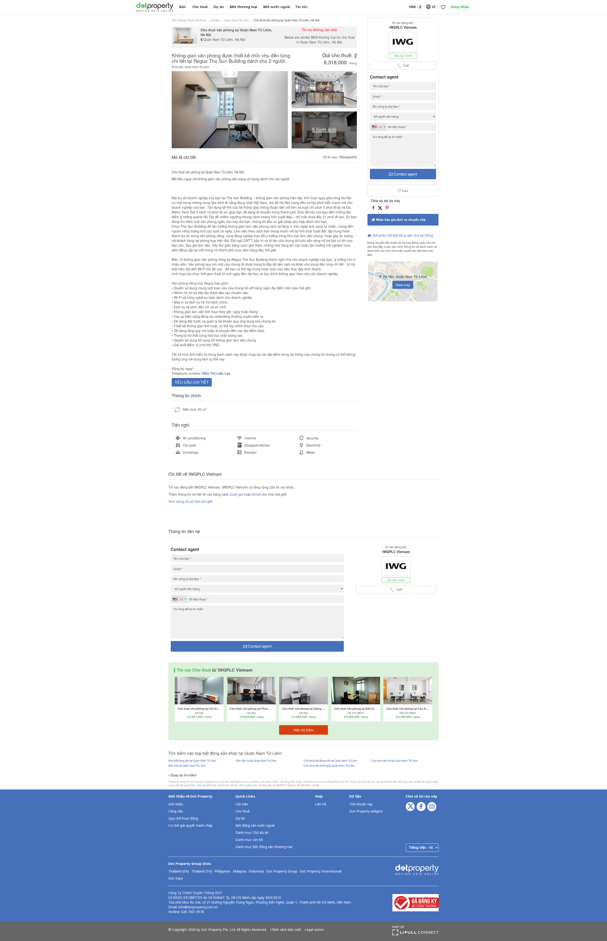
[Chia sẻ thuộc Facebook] (373, 207)
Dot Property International (320, 871)
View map (402, 284)
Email (257, 494)
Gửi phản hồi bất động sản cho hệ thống (402, 235)
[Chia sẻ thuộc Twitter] (380, 207)
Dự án (219, 7)
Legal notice (314, 929)
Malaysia (239, 871)
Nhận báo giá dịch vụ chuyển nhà (400, 219)
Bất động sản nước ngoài (255, 825)
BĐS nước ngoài (276, 7)
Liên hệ (320, 804)
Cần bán (241, 804)
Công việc (175, 811)
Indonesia (256, 871)
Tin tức (301, 7)
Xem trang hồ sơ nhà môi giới (190, 501)
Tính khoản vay (360, 804)
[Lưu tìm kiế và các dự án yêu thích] (443, 7)
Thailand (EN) (178, 871)
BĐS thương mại (243, 7)
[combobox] (378, 127)
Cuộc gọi (236, 494)
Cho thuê (200, 7)
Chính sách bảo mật (285, 929)
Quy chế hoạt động (183, 818)
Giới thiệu (175, 804)
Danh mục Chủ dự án (251, 832)
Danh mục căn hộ (249, 839)
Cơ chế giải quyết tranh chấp (190, 825)
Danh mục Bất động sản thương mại (263, 846)
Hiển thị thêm (303, 730)
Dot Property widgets (366, 811)
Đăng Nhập (460, 7)
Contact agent (405, 174)
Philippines (222, 871)
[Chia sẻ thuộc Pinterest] (387, 207)
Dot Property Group (281, 871)
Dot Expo (175, 878)
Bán (182, 7)
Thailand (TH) (201, 871)
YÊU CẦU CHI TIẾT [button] (192, 382)
